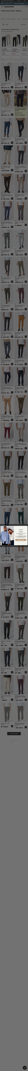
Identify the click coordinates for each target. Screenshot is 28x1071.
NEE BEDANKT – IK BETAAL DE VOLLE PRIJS (20, 541)
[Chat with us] (25, 1068)
